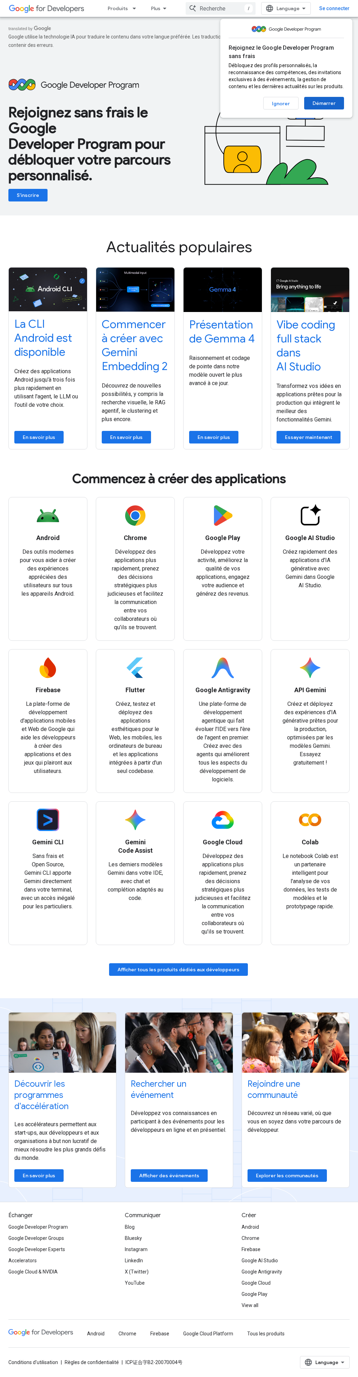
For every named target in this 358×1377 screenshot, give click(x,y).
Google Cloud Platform (208, 1333)
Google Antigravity (262, 1272)
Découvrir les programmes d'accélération (41, 1095)
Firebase (251, 1249)
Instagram (136, 1249)
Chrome (250, 1238)
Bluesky (133, 1238)
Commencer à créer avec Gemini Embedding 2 (134, 345)
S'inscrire (28, 195)
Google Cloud (256, 1283)
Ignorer (281, 103)
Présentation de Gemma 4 (222, 332)
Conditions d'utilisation (33, 1362)
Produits (118, 8)
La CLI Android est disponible (43, 338)
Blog (130, 1227)
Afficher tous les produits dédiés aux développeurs (178, 969)
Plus (155, 8)
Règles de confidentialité (92, 1362)
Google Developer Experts (36, 1249)
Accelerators (22, 1260)
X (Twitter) (137, 1272)
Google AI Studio (260, 1260)
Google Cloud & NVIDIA (33, 1272)
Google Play (254, 1294)
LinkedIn (134, 1260)
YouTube (135, 1283)
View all (250, 1305)
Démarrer (324, 103)
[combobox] (221, 8)
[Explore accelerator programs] (62, 1043)
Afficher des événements (169, 1175)
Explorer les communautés (287, 1175)
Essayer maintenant (308, 437)
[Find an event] (178, 1043)
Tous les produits (266, 1333)
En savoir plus (39, 437)
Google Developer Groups (36, 1238)
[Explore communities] (295, 1043)
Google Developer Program (38, 1227)
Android (250, 1227)
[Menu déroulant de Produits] (136, 8)
